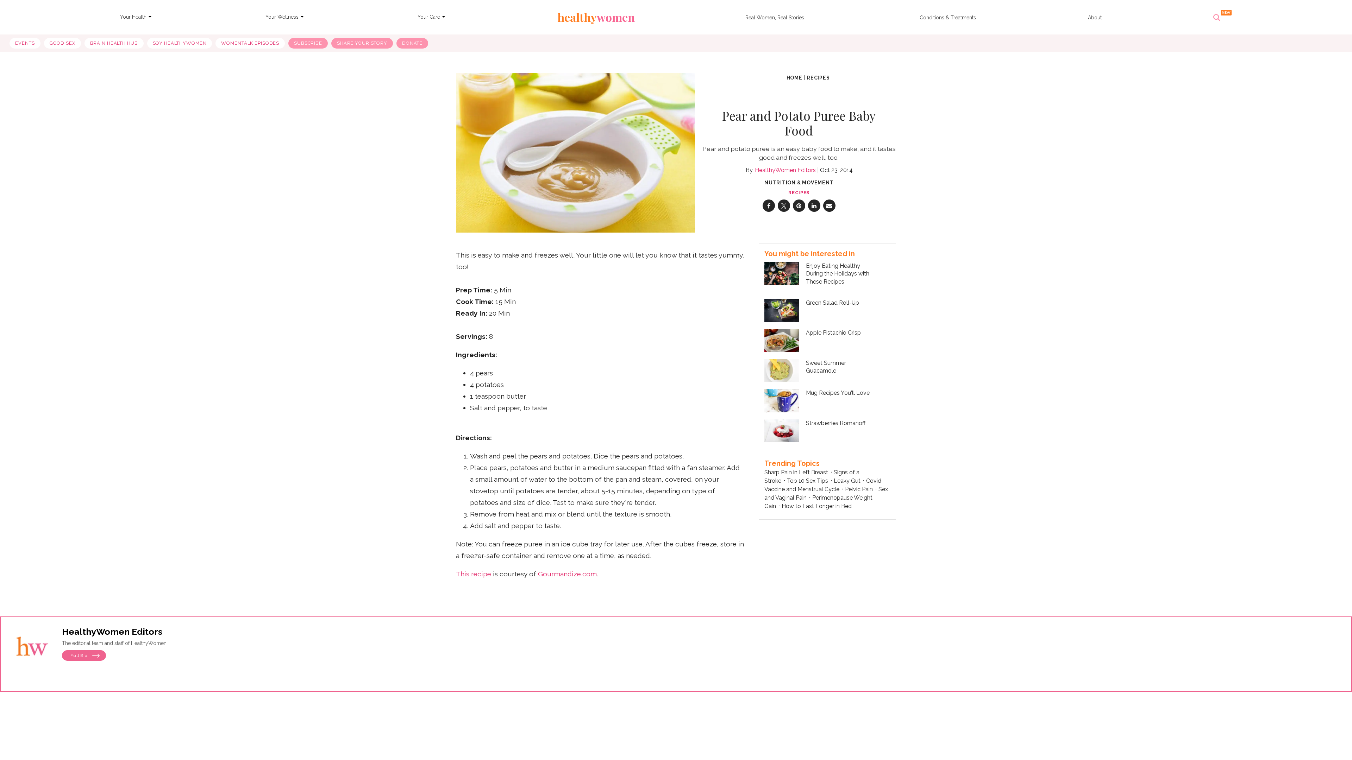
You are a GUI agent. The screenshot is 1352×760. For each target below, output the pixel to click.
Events (25, 43)
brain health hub (114, 43)
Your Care (429, 17)
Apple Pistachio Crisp (833, 332)
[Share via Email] (829, 206)
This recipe (473, 574)
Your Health (133, 17)
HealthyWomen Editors (785, 170)
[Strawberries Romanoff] (781, 431)
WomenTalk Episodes (250, 43)
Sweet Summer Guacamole (826, 367)
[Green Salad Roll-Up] (781, 310)
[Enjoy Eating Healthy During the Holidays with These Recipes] (781, 273)
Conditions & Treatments (948, 17)
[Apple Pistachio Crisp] (781, 340)
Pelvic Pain (859, 489)
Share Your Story (362, 43)
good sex (62, 43)
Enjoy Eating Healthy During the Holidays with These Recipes (837, 273)
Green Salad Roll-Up (832, 302)
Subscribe (308, 43)
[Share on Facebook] (769, 206)
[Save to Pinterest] (799, 206)
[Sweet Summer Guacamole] (781, 370)
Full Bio (79, 655)
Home (794, 78)
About (1095, 17)
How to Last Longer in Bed (817, 506)
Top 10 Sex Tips (807, 480)
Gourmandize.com (567, 574)
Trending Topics (792, 463)
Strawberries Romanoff (835, 423)
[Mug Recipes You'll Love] (781, 400)
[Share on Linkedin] (814, 206)
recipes (818, 78)
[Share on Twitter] (784, 206)
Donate (412, 43)
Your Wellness (282, 17)
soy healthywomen (180, 43)
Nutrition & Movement (799, 182)
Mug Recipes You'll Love (838, 393)
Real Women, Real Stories (774, 17)
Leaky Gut (847, 480)
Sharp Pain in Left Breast (796, 472)
